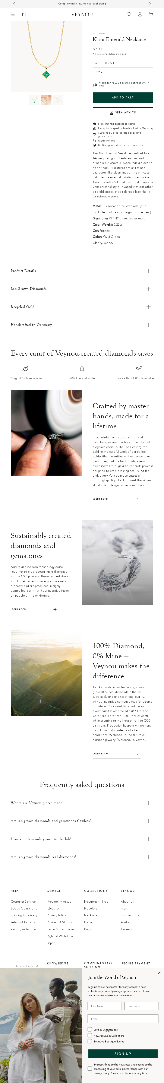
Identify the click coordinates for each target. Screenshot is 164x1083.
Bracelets (90, 908)
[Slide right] (149, 4)
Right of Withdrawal (61, 936)
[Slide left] (14, 4)
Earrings (89, 922)
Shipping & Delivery (24, 915)
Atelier (126, 922)
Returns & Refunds (23, 922)
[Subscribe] (39, 966)
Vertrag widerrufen (24, 929)
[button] (128, 14)
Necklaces (91, 915)
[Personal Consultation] (24, 14)
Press (124, 908)
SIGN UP (123, 1053)
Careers (126, 929)
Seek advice (125, 113)
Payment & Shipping (60, 922)
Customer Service (23, 902)
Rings (87, 929)
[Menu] (13, 14)
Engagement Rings (96, 902)
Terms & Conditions (60, 929)
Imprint (52, 943)
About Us (127, 902)
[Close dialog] (159, 972)
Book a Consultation (25, 908)
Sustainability (130, 915)
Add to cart (123, 98)
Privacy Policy (56, 915)
